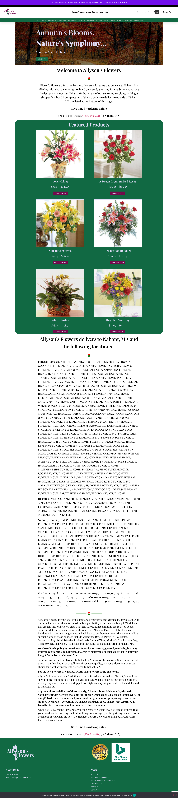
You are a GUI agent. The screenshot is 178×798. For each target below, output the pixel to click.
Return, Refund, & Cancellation (103, 780)
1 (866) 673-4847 (91, 115)
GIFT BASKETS (138, 20)
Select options (60, 193)
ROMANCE (120, 20)
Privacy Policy (96, 783)
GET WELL (99, 20)
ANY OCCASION (41, 20)
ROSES (106, 20)
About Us (94, 774)
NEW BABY (62, 20)
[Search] (157, 12)
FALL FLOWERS (53, 20)
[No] (175, 795)
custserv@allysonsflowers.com (18, 777)
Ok (134, 795)
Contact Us (95, 789)
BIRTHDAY (90, 20)
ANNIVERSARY (72, 20)
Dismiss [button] (124, 3)
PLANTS (112, 20)
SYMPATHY (82, 20)
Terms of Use (96, 786)
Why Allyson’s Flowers (100, 777)
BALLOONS (128, 20)
